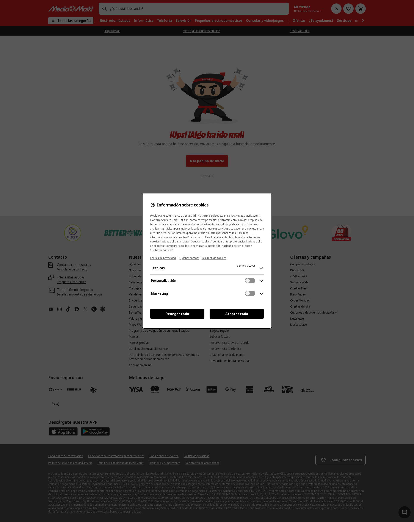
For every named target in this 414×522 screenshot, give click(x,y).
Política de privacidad (163, 258)
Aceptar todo (236, 313)
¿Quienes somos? (189, 258)
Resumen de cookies (214, 258)
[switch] (250, 280)
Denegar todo (177, 313)
